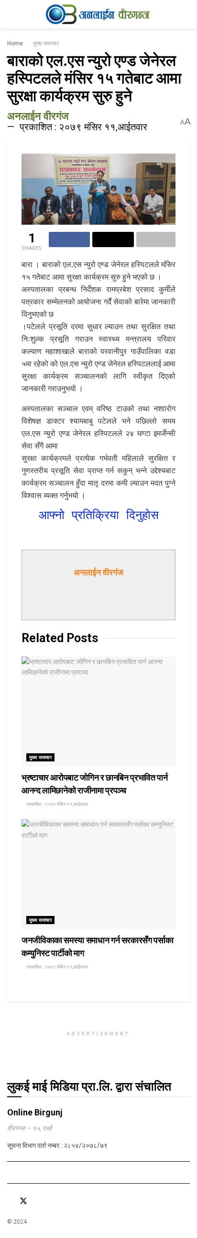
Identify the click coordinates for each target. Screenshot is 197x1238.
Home (15, 43)
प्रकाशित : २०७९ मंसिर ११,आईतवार (83, 127)
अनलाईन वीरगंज (37, 116)
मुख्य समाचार (46, 43)
